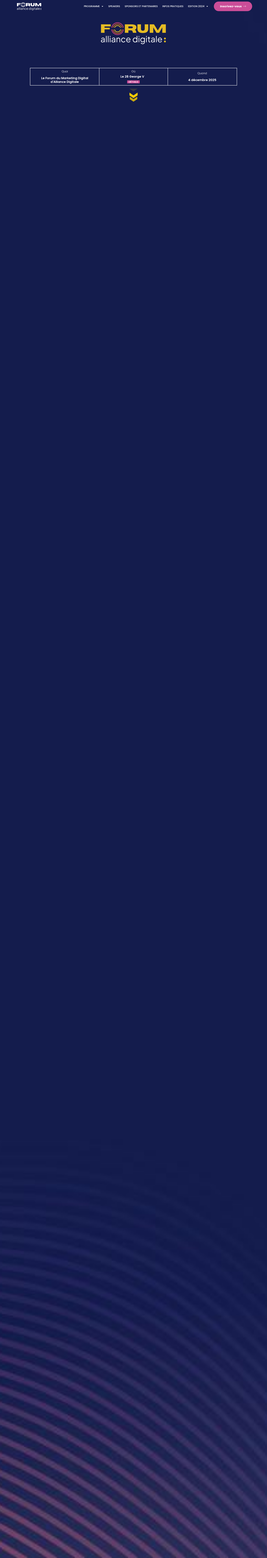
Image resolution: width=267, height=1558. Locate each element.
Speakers (114, 6)
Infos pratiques (172, 6)
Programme (92, 6)
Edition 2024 (196, 6)
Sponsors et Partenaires (141, 6)
